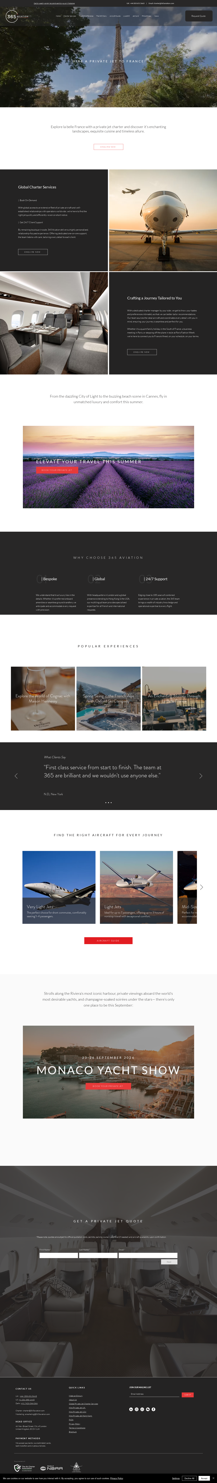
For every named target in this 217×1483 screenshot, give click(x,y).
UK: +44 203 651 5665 (136, 3)
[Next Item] (201, 887)
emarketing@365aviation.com (37, 1414)
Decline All (189, 1478)
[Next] (201, 776)
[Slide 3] (111, 802)
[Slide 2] (108, 802)
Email (121, 1250)
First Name (45, 1250)
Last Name (84, 1250)
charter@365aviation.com (164, 3)
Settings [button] (176, 1478)
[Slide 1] (105, 802)
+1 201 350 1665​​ (27, 1400)
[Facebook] (153, 1409)
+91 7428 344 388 (29, 1403)
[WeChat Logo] (148, 1409)
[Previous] (16, 776)
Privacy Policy (116, 1478)
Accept (204, 1478)
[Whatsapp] (142, 1409)
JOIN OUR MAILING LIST (140, 1387)
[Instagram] (136, 1409)
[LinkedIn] (131, 1409)
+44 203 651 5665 (28, 1396)
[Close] (213, 1478)
